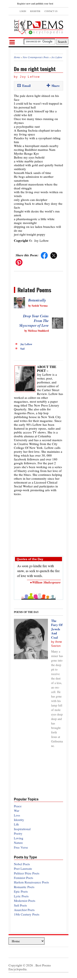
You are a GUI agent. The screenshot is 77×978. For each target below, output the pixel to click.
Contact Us (51, 11)
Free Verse (21, 847)
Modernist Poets (24, 900)
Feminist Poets (23, 878)
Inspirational (22, 829)
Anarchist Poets (24, 910)
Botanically (37, 300)
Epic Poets (21, 891)
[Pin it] (19, 262)
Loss (17, 815)
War (16, 810)
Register (35, 11)
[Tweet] (53, 255)
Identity (19, 820)
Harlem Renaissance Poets (31, 882)
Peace (18, 806)
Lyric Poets (21, 896)
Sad (22, 348)
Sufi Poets (20, 905)
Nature (18, 842)
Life (16, 824)
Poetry (18, 833)
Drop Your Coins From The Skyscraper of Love (34, 320)
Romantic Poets (24, 887)
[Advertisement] (38, 523)
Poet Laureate (23, 868)
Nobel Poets (22, 864)
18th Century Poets (26, 914)
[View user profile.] (25, 378)
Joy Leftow (26, 344)
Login (23, 11)
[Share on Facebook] (44, 255)
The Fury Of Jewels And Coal (56, 629)
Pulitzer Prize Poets (26, 873)
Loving (18, 838)
